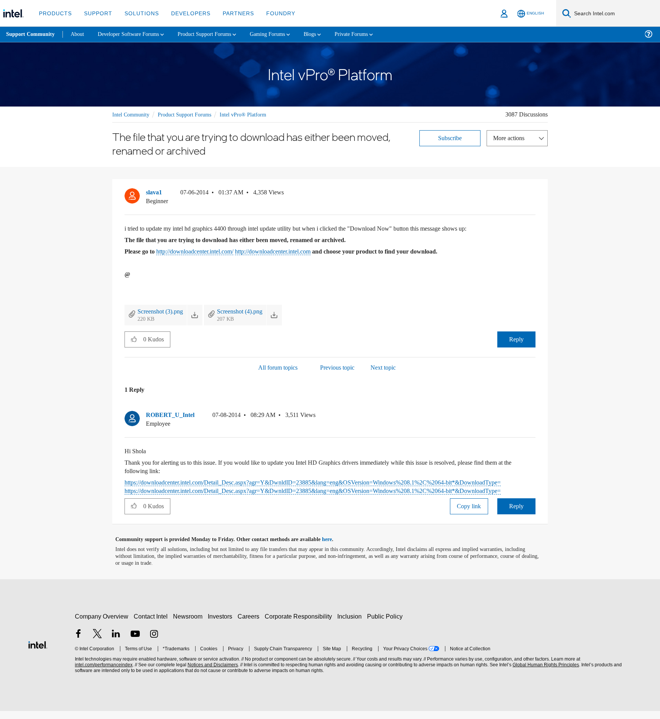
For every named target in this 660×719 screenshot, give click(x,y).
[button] (532, 194)
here (333, 547)
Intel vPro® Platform (251, 114)
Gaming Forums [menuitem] (283, 34)
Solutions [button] (138, 13)
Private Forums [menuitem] (371, 34)
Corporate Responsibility (300, 624)
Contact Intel (151, 624)
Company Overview (102, 624)
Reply (516, 339)
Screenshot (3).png (164, 311)
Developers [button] (185, 13)
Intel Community (132, 114)
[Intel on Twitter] (97, 642)
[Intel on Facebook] (78, 642)
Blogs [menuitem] (327, 34)
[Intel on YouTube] (135, 642)
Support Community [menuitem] (31, 34)
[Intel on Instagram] (153, 642)
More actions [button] (510, 137)
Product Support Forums (189, 114)
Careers (249, 624)
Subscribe (450, 137)
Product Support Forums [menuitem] (215, 34)
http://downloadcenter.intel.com (298, 251)
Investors (221, 624)
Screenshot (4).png (250, 311)
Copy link (469, 514)
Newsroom (189, 624)
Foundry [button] (271, 13)
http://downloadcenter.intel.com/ (207, 251)
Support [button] (96, 13)
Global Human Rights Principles (545, 673)
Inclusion (351, 624)
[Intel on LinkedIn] (116, 642)
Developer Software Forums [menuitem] (134, 34)
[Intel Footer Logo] (37, 652)
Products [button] (54, 13)
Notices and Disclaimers (212, 673)
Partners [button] (230, 13)
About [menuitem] (79, 34)
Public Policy (386, 624)
